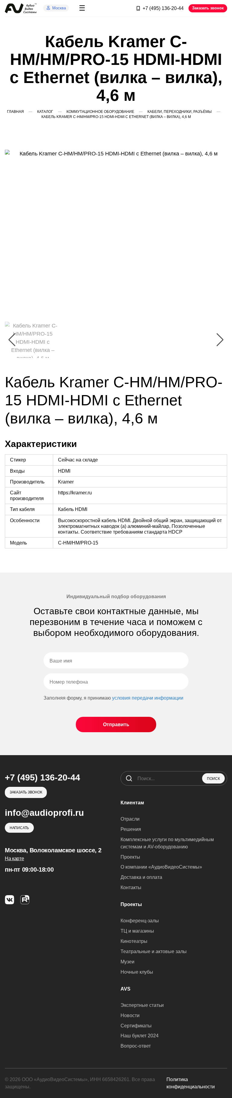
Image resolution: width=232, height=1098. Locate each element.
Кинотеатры (134, 941)
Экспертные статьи (142, 1005)
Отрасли (130, 819)
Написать (19, 828)
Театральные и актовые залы (154, 951)
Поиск (213, 779)
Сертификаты (136, 1025)
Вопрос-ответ (136, 1046)
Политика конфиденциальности (190, 1083)
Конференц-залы (140, 920)
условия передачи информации (147, 698)
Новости (130, 1015)
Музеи (127, 961)
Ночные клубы (137, 972)
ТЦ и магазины (137, 931)
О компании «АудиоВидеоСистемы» (161, 867)
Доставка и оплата (141, 877)
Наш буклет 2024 (140, 1035)
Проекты (130, 857)
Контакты (131, 887)
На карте (14, 858)
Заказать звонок (208, 8)
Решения (131, 829)
